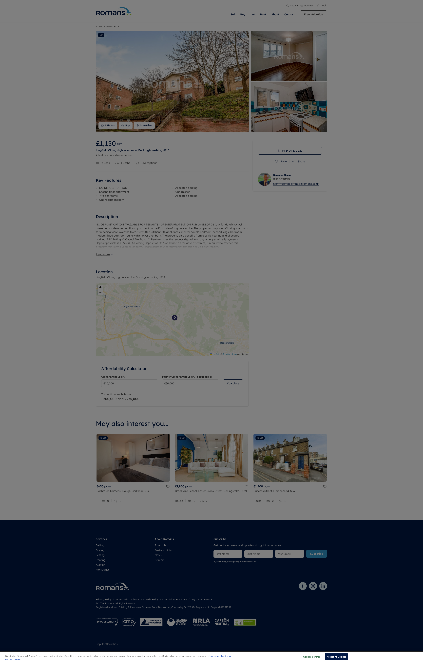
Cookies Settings (311, 656)
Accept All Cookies (336, 656)
